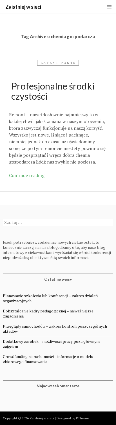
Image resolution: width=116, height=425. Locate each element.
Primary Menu (109, 7)
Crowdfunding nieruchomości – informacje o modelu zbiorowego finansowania (48, 359)
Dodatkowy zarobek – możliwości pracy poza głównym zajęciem (51, 344)
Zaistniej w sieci (23, 7)
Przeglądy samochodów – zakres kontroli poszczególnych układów (55, 328)
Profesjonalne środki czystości (52, 91)
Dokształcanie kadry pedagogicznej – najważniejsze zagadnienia (48, 313)
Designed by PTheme (73, 418)
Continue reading (26, 175)
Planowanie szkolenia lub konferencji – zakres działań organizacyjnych (50, 298)
